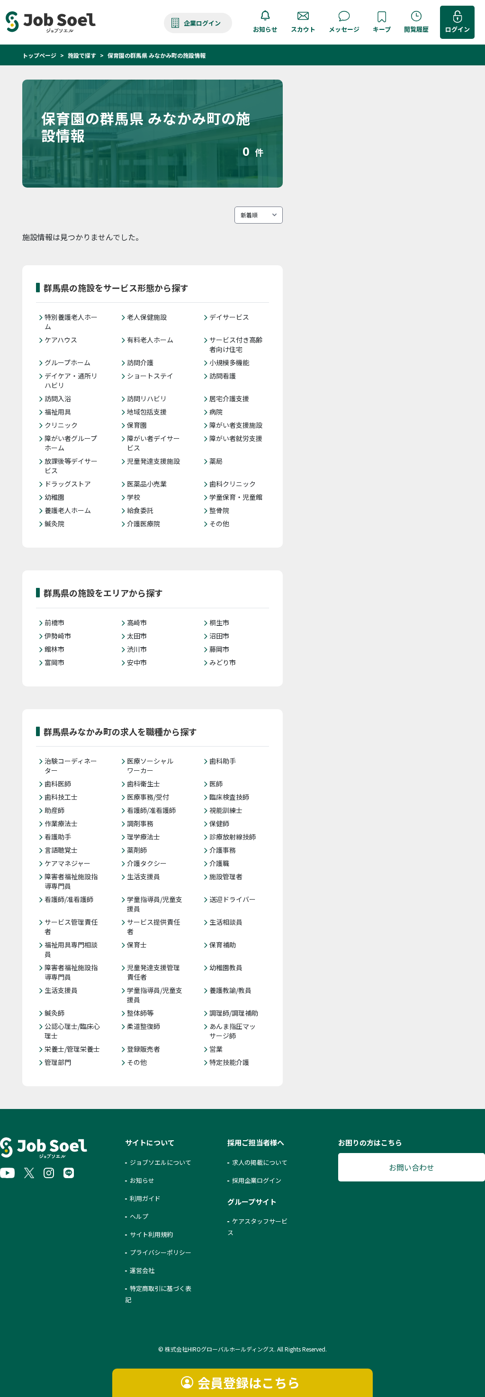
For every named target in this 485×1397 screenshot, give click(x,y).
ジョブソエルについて (160, 1162)
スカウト (303, 29)
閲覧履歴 (416, 29)
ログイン (457, 29)
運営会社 (142, 1270)
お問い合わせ (411, 1167)
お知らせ (265, 29)
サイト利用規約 (151, 1234)
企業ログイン (202, 22)
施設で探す (82, 55)
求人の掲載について (259, 1162)
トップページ (39, 55)
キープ (382, 29)
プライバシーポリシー (160, 1252)
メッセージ (344, 29)
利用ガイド (145, 1198)
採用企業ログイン (256, 1180)
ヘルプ (139, 1216)
